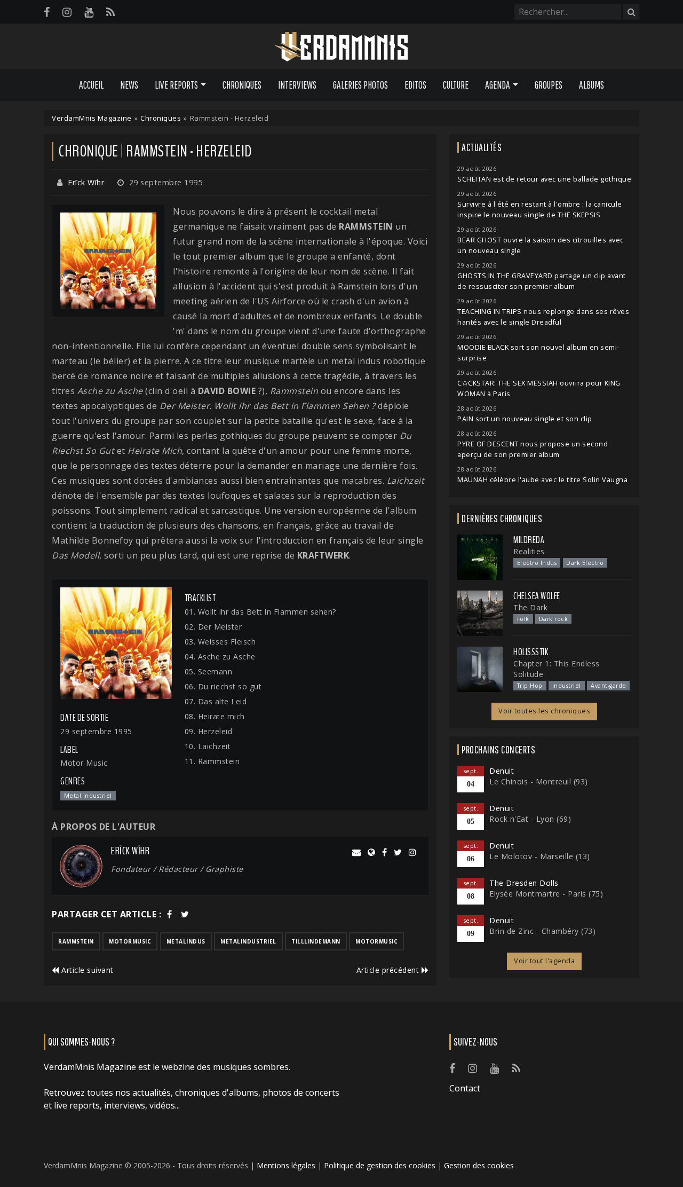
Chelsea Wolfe (536, 595)
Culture (455, 85)
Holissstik (530, 652)
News (129, 85)
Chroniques (242, 85)
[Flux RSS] (110, 12)
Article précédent (389, 970)
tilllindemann (315, 941)
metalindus (185, 941)
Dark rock (553, 619)
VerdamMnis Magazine (92, 118)
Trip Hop (530, 685)
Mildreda (528, 539)
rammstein (76, 941)
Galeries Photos (360, 85)
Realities (529, 551)
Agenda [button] (497, 85)
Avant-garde (608, 685)
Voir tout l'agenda (544, 960)
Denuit (501, 771)
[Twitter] (185, 914)
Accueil (91, 85)
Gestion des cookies (479, 1165)
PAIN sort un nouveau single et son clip (524, 418)
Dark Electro (584, 563)
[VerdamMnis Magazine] (341, 47)
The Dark (530, 607)
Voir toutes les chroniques (544, 711)
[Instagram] (67, 12)
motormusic (130, 941)
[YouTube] (88, 12)
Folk (523, 619)
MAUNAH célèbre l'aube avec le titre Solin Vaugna (542, 479)
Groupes (548, 85)
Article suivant (86, 970)
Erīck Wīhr (86, 182)
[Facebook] (47, 12)
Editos (415, 85)
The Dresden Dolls (524, 883)
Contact (464, 1088)
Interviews (297, 85)
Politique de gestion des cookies (379, 1165)
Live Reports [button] (176, 85)
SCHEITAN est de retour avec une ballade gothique (544, 179)
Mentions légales (286, 1165)
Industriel (566, 685)
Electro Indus (537, 563)
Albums (591, 85)
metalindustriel (248, 941)
